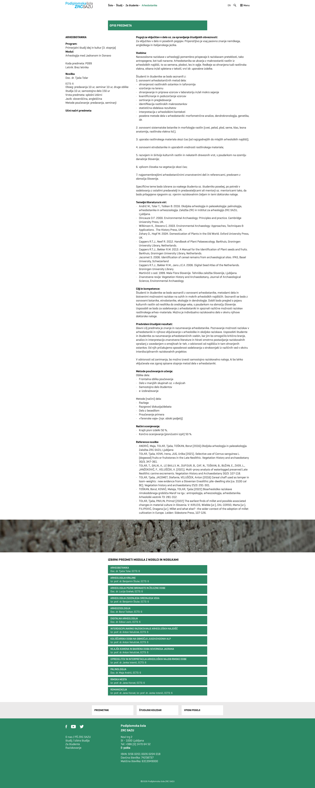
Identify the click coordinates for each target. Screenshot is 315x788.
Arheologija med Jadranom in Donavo (88, 55)
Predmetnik (101, 710)
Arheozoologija (120, 608)
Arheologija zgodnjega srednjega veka (134, 598)
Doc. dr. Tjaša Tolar (76, 78)
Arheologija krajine (123, 578)
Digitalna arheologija (124, 618)
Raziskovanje (73, 748)
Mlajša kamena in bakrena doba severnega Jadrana (142, 649)
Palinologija (118, 669)
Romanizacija (118, 689)
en (229, 5)
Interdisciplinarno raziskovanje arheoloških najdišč (144, 628)
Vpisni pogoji (192, 710)
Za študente (72, 744)
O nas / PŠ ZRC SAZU (78, 737)
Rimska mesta (118, 679)
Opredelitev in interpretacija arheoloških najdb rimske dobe (148, 659)
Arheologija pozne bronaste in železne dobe (137, 588)
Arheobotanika (119, 567)
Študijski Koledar (150, 710)
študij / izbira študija (77, 740)
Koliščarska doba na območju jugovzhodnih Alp (140, 638)
